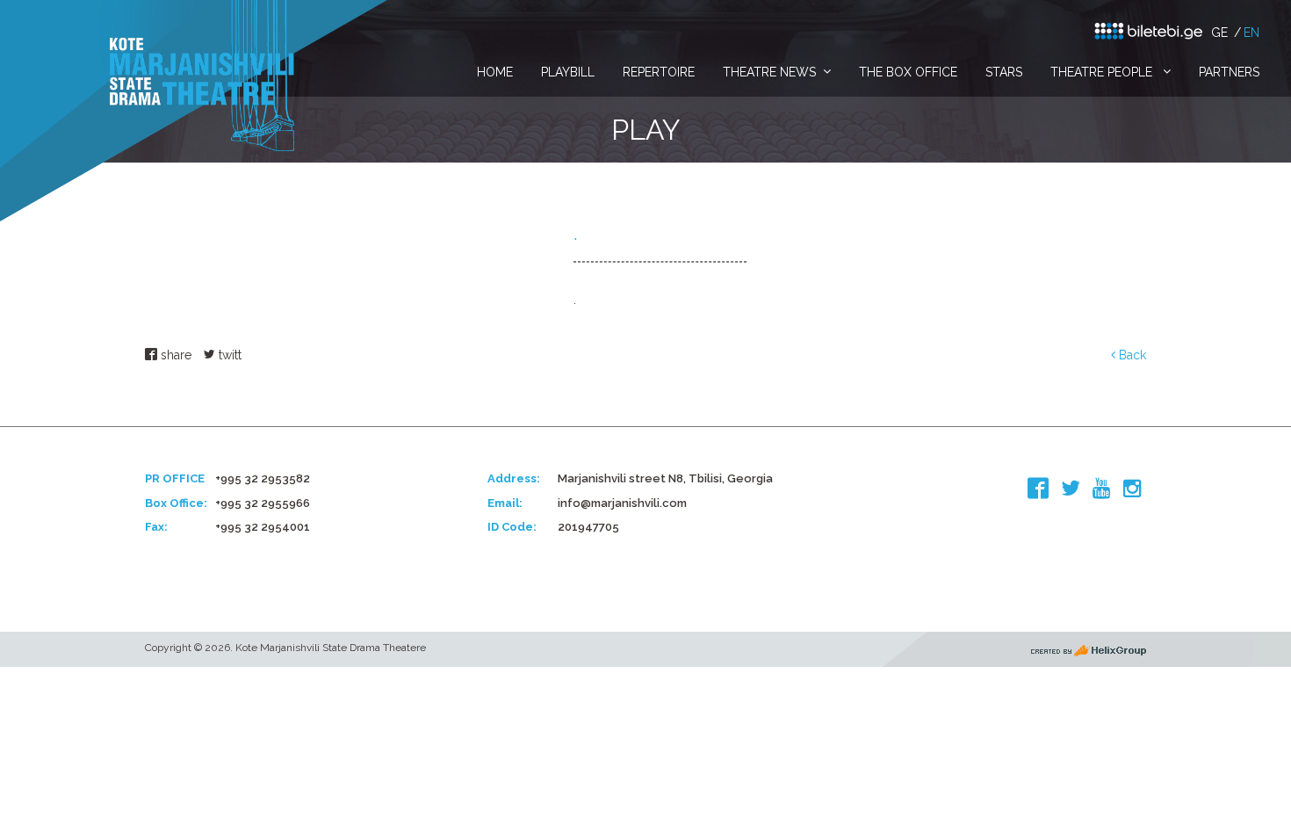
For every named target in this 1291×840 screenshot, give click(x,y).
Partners (1229, 72)
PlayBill (568, 72)
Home (495, 72)
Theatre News (769, 72)
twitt (228, 355)
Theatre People (1103, 72)
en (1251, 32)
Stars (1003, 72)
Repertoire (659, 72)
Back (1130, 355)
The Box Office (908, 72)
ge (1219, 32)
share (174, 355)
